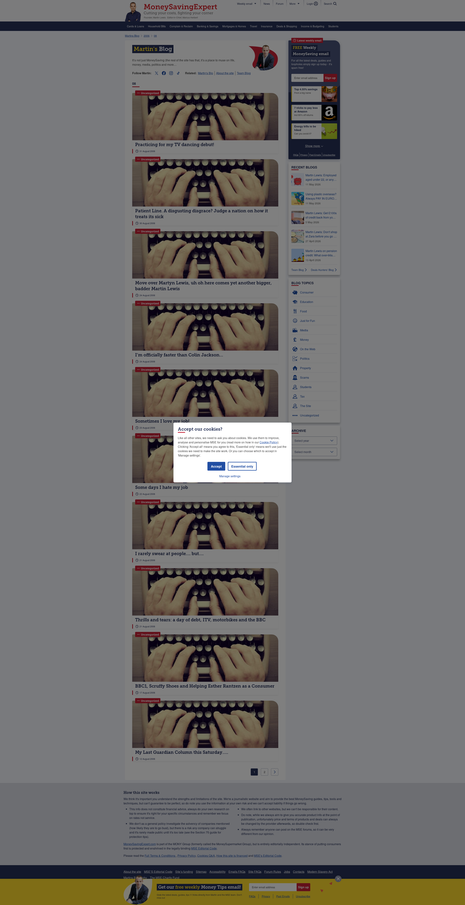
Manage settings (229, 476)
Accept (216, 466)
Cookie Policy (269, 442)
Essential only (242, 466)
